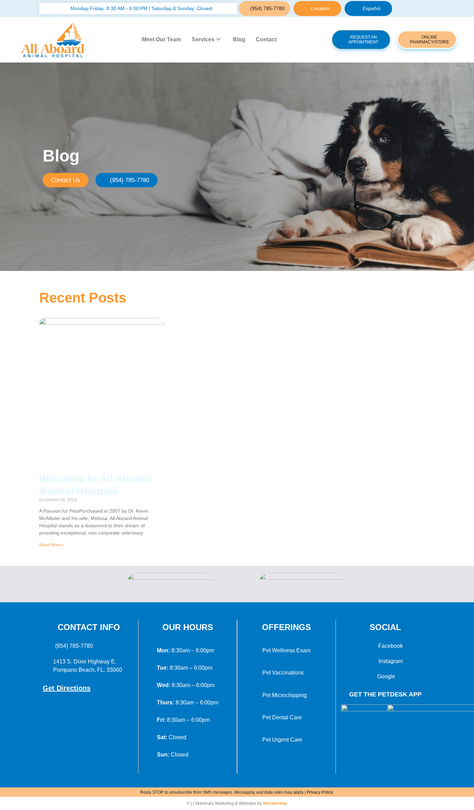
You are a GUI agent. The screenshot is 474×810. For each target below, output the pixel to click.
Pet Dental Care (282, 717)
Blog (239, 39)
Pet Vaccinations (283, 673)
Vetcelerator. (275, 803)
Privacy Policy (320, 792)
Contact (266, 39)
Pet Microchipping (284, 695)
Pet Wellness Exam (286, 650)
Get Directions (67, 688)
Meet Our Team (161, 39)
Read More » (51, 545)
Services (203, 39)
